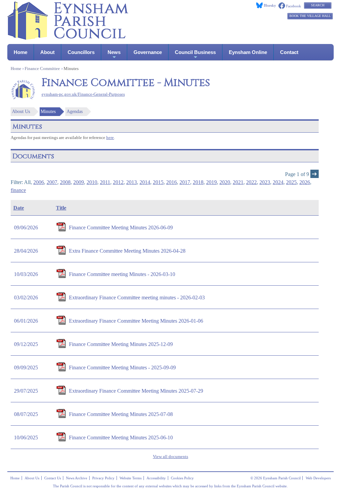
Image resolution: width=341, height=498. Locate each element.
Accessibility (156, 478)
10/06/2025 (26, 437)
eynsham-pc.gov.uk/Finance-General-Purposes (83, 94)
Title (61, 208)
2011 (105, 182)
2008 (65, 182)
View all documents (170, 456)
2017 (184, 182)
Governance (148, 52)
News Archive (76, 478)
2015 (158, 182)
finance (18, 190)
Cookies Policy (182, 478)
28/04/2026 (26, 251)
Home (20, 52)
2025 (291, 182)
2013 (131, 182)
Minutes (48, 111)
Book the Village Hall (310, 16)
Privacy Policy (103, 478)
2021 (238, 182)
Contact (289, 52)
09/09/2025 (26, 367)
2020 (224, 182)
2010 (92, 182)
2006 (38, 182)
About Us (21, 111)
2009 (78, 182)
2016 (171, 182)
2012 (118, 182)
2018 (198, 182)
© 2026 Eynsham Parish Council (275, 478)
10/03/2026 (26, 274)
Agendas (75, 111)
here (110, 137)
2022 (251, 182)
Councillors (81, 52)
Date (18, 208)
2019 (211, 182)
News (114, 52)
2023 (264, 182)
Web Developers (318, 478)
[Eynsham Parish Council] (68, 38)
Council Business (195, 52)
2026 (304, 182)
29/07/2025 (26, 391)
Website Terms (131, 478)
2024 (278, 182)
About (47, 52)
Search (317, 5)
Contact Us (52, 478)
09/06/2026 (26, 227)
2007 (52, 182)
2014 (145, 182)
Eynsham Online (248, 52)
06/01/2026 (26, 321)
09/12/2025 (26, 344)
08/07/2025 (26, 414)
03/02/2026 (26, 297)
